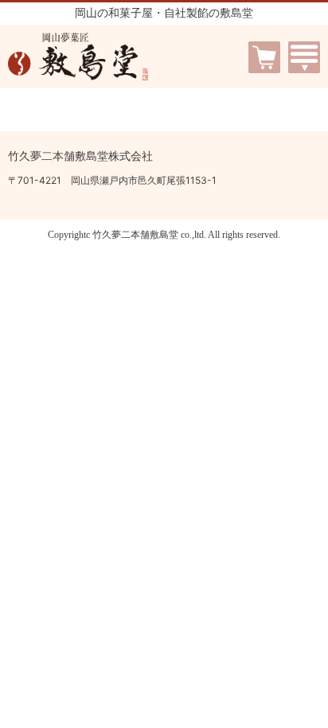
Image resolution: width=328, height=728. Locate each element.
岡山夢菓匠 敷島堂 (78, 56)
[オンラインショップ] (264, 49)
